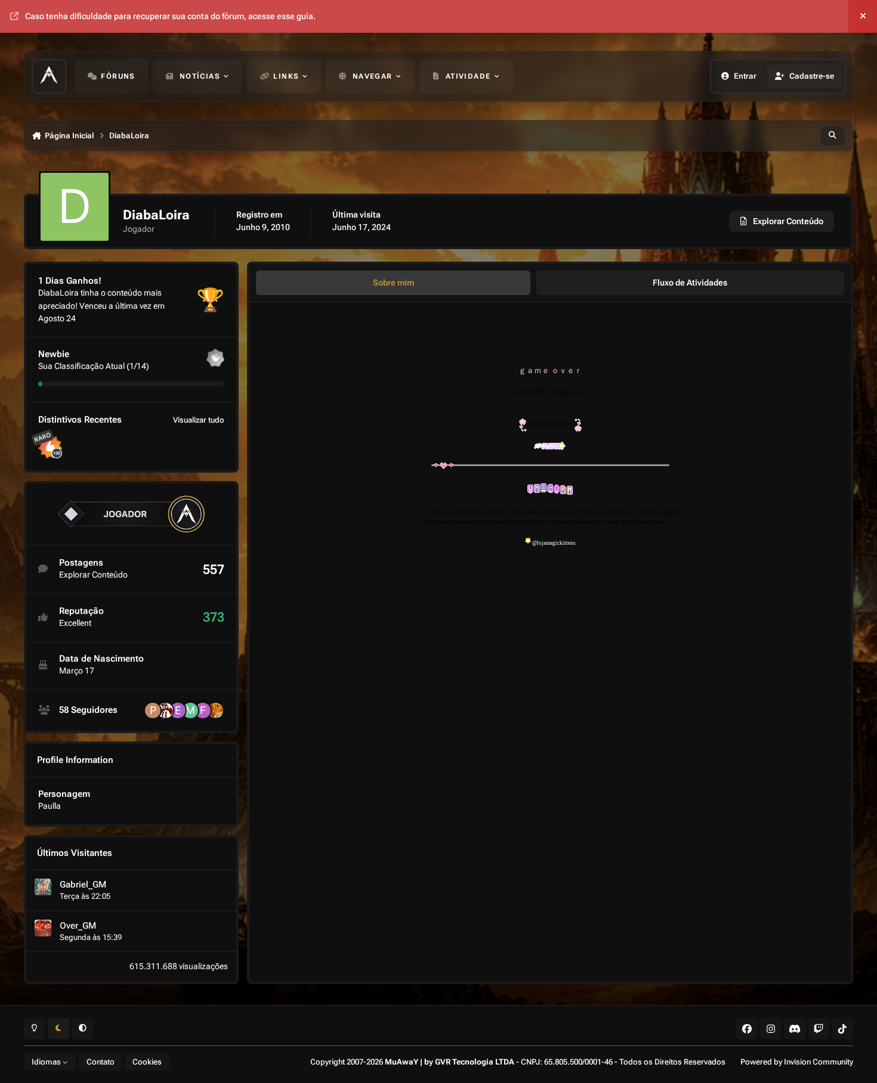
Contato (101, 1061)
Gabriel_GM (83, 884)
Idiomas (47, 1061)
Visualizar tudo (198, 419)
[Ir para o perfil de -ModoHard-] (190, 710)
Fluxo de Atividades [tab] (690, 282)
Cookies (147, 1061)
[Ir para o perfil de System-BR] (215, 710)
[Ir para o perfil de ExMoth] (178, 710)
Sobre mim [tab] (393, 282)
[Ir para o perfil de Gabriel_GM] (43, 887)
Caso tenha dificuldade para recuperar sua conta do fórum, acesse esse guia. (170, 16)
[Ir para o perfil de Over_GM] (43, 928)
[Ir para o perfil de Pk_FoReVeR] (152, 710)
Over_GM (78, 925)
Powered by (796, 1061)
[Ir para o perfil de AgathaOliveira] (165, 710)
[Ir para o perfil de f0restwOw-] (203, 710)
